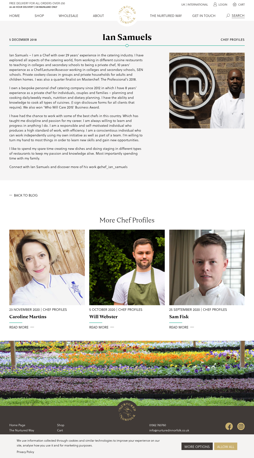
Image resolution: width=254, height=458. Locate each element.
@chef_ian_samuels (112, 166)
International (197, 4)
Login (222, 4)
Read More (18, 327)
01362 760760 (157, 425)
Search (228, 15)
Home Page (17, 425)
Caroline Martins (27, 317)
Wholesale (68, 15)
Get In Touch (204, 15)
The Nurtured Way (166, 15)
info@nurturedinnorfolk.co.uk (169, 430)
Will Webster (103, 317)
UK (183, 4)
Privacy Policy (25, 452)
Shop (39, 15)
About (98, 15)
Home (14, 15)
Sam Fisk (179, 317)
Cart (241, 4)
